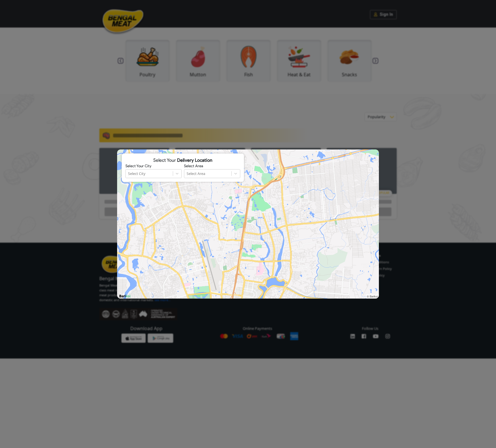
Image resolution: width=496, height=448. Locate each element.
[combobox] (128, 173)
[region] (248, 224)
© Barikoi (372, 296)
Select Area (193, 166)
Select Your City (138, 166)
